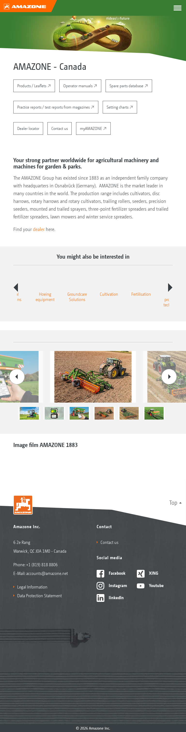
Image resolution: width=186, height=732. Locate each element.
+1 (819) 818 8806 (42, 564)
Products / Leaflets (32, 85)
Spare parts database (126, 85)
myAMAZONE (91, 128)
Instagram (117, 585)
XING (153, 573)
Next (170, 287)
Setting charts (118, 107)
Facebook (116, 573)
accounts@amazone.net (47, 573)
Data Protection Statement (39, 595)
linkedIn (116, 597)
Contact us (59, 128)
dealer (39, 229)
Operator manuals (78, 85)
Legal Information (32, 586)
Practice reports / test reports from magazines (54, 107)
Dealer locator (28, 128)
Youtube (156, 585)
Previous (15, 287)
